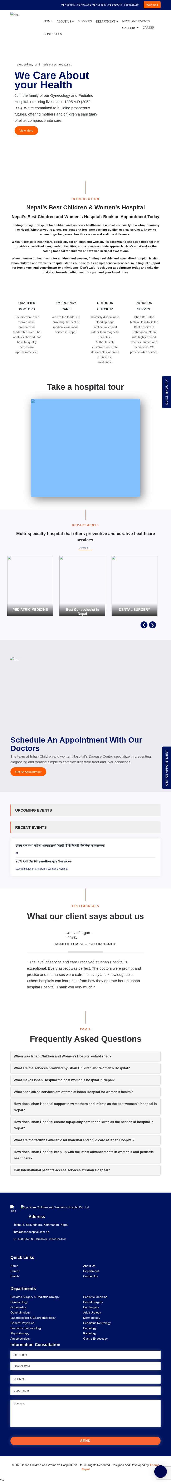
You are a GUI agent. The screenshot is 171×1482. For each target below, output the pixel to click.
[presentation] (144, 624)
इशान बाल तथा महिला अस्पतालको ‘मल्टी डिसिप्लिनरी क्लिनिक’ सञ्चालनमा (60, 845)
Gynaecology (19, 1302)
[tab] (85, 1056)
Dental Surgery (93, 1302)
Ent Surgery (91, 1307)
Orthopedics (18, 1307)
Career (148, 27)
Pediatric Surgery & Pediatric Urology (34, 1296)
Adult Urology (92, 1312)
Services (85, 21)
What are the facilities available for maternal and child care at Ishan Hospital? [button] (74, 1140)
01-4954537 (39, 1239)
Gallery (129, 27)
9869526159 (57, 1239)
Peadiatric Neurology (97, 1323)
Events (14, 1276)
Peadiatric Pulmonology (25, 1328)
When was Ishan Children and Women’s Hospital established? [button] (63, 1056)
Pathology (89, 1328)
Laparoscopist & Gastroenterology (32, 1317)
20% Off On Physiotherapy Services (44, 861)
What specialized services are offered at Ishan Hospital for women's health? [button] (73, 1092)
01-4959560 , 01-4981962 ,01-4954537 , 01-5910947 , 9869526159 (100, 4)
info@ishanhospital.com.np (31, 1231)
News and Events (136, 21)
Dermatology (91, 1317)
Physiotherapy (19, 1333)
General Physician (22, 1323)
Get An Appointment (28, 771)
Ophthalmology (20, 1312)
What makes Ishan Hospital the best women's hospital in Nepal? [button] (64, 1080)
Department (105, 21)
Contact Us (53, 34)
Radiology (89, 1333)
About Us (64, 21)
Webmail (152, 4)
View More (26, 130)
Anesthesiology (20, 1338)
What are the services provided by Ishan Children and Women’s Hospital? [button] (72, 1068)
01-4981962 (22, 1239)
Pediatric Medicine (95, 1296)
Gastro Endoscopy (95, 1338)
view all (85, 548)
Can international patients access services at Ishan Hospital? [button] (62, 1170)
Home (48, 21)
